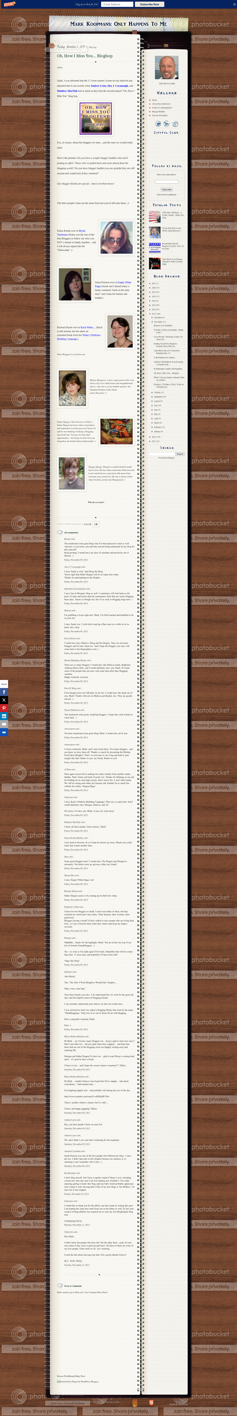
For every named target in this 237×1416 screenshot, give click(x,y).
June (156, 409)
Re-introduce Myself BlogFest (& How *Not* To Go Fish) (173, 246)
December (158, 317)
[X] (4, 700)
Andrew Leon (70, 1119)
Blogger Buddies (158, 111)
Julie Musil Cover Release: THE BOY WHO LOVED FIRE (172, 261)
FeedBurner (171, 194)
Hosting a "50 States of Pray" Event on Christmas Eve (169, 385)
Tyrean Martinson (72, 709)
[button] (87, 4)
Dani (66, 856)
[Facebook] (4, 692)
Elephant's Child (71, 906)
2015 (154, 305)
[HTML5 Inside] (151, 1402)
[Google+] (175, 127)
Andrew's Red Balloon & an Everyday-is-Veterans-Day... (169, 363)
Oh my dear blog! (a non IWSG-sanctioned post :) (171, 229)
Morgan (67, 937)
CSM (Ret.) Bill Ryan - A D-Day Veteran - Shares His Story (173, 215)
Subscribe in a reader (167, 83)
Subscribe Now (149, 4)
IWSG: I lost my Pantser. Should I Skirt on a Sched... (169, 378)
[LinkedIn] (166, 127)
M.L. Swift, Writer (73, 1260)
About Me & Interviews (161, 103)
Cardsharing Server (73, 1220)
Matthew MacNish (72, 822)
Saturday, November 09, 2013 (77, 1069)
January (157, 431)
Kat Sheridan (70, 1173)
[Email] (4, 724)
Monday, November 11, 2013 (77, 1224)
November (158, 321)
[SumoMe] (4, 732)
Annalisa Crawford (72, 1151)
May (156, 414)
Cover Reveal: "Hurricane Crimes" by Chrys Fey (168, 337)
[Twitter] (158, 127)
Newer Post (63, 1376)
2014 (154, 309)
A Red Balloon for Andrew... (165, 357)
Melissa (67, 610)
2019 (154, 292)
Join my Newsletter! (160, 115)
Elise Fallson (70, 638)
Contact (165, 45)
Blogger (171, 457)
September (158, 396)
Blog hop (92, 47)
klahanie (68, 971)
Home (72, 1376)
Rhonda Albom (71, 891)
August (157, 401)
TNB (117, 1401)
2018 (154, 296)
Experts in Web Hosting (178, 1403)
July (156, 405)
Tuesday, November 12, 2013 (77, 1264)
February (158, 427)
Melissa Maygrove (98, 380)
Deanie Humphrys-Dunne (75, 660)
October (157, 392)
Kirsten (67, 538)
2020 (154, 287)
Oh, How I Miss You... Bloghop (166, 373)
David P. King (70, 688)
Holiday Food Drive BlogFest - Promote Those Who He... (166, 344)
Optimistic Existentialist (75, 588)
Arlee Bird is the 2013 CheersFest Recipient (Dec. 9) (167, 351)
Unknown (68, 797)
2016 (154, 300)
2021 (154, 283)
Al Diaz (67, 769)
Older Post (80, 1376)
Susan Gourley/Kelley (74, 837)
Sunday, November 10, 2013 (76, 1193)
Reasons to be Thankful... (163, 325)
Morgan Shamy (95, 466)
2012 (154, 436)
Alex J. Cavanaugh (72, 566)
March (157, 422)
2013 (154, 313)
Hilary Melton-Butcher (74, 1036)
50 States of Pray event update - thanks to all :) (168, 331)
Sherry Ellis (69, 875)
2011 (154, 441)
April (156, 418)
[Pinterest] (4, 708)
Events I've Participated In (162, 107)
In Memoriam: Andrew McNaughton (168, 368)
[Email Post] (95, 524)
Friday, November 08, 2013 (76, 559)
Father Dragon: (63, 421)
